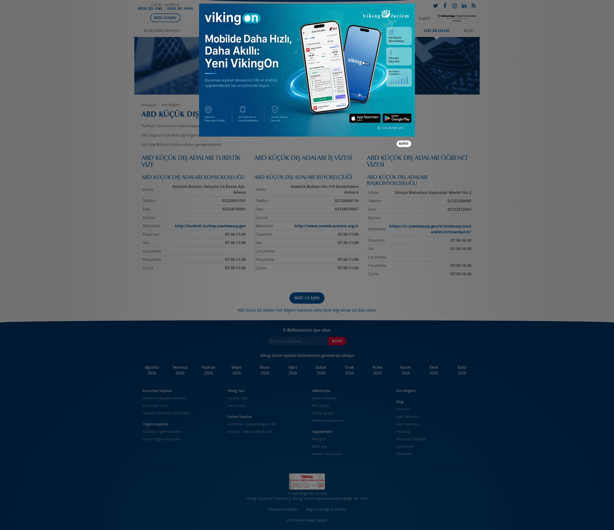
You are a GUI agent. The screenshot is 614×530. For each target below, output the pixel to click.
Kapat (404, 144)
